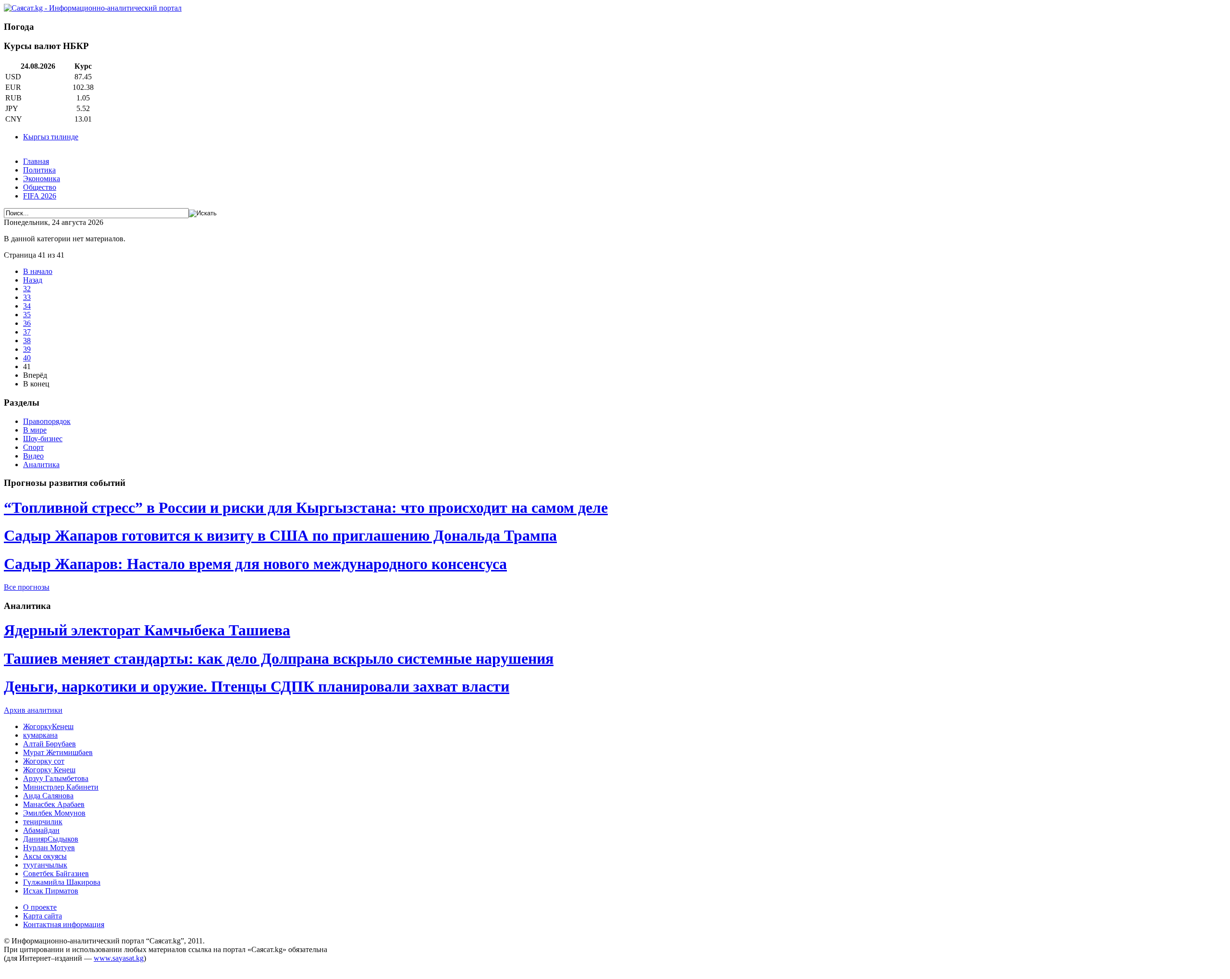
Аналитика (41, 464)
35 (27, 314)
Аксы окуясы (45, 856)
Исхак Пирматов (50, 891)
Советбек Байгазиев (56, 873)
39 (27, 349)
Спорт (33, 447)
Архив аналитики (33, 710)
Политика (39, 170)
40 (27, 358)
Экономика (41, 178)
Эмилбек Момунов (54, 813)
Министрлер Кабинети (60, 787)
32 (27, 289)
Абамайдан (41, 830)
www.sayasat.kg (119, 958)
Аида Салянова (48, 796)
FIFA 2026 (39, 196)
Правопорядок (47, 421)
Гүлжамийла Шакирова (61, 882)
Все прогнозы (26, 587)
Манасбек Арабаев (54, 804)
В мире (35, 430)
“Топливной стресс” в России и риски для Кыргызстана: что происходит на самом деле (306, 507)
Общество (39, 187)
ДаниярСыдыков (50, 839)
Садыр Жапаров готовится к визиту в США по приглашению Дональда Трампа (280, 535)
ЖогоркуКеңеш (48, 726)
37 (27, 332)
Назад (32, 280)
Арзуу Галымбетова (55, 778)
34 (27, 306)
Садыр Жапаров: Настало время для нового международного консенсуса (255, 563)
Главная (36, 161)
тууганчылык (45, 865)
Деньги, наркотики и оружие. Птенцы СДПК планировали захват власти (256, 686)
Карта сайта (42, 916)
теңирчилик (42, 822)
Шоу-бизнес (42, 438)
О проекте (40, 907)
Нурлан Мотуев (49, 847)
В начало (37, 271)
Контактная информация (63, 924)
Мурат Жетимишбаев (58, 752)
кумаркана (40, 735)
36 (27, 323)
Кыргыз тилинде (50, 137)
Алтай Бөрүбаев (49, 744)
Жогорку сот (43, 761)
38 (27, 340)
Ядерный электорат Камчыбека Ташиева (147, 630)
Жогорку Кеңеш (49, 770)
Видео (33, 456)
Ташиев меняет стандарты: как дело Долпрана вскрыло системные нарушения (279, 658)
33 (27, 297)
